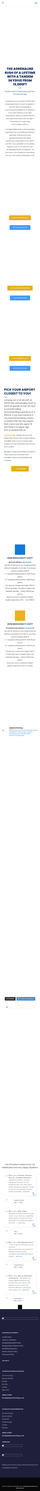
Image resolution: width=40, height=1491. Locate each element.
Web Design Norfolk (29, 1486)
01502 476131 (7, 1395)
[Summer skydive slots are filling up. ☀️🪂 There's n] (20, 750)
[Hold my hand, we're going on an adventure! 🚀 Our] (20, 988)
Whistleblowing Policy (9, 1349)
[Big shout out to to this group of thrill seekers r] (20, 971)
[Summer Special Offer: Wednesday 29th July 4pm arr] (20, 933)
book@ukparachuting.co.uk (13, 1398)
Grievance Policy (8, 1354)
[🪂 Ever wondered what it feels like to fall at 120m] (20, 822)
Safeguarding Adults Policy (11, 1343)
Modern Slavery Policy (10, 1351)
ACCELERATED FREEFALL (20, 333)
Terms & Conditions (9, 1340)
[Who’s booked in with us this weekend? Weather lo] (20, 953)
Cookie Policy (6, 1337)
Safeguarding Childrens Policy (12, 1346)
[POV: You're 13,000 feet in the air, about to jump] (20, 773)
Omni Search (20, 1488)
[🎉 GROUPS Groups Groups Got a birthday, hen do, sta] (20, 892)
